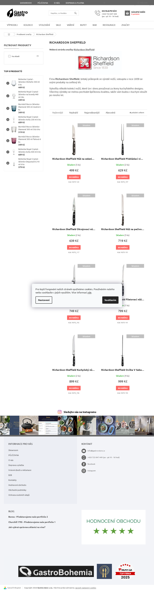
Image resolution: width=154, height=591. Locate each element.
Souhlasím (110, 300)
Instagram (92, 470)
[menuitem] (12, 25)
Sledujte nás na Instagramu (80, 412)
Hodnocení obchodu (17, 485)
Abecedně (110, 112)
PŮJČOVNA (43, 3)
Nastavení (44, 300)
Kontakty (12, 480)
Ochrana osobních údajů (18, 495)
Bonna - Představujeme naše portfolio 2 (28, 516)
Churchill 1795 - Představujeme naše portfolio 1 (31, 522)
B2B (10, 475)
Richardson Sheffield (84, 49)
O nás (57, 3)
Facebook (91, 464)
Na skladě (25, 56)
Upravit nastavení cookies (85, 587)
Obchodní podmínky (17, 490)
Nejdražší (73, 112)
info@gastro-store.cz (96, 450)
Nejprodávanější (92, 112)
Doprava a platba (75, 3)
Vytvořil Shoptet (14, 587)
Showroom (26, 3)
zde (89, 292)
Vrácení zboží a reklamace (19, 470)
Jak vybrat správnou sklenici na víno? (26, 527)
